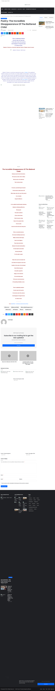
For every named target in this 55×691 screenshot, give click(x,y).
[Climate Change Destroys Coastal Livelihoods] (25, 505)
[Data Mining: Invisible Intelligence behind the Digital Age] (50, 209)
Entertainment (4, 12)
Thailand (26, 72)
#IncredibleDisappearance (26, 307)
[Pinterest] (12, 33)
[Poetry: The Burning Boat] (6, 411)
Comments (51, 17)
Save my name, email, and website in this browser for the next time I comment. (15, 483)
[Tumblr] (10, 33)
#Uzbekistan (31, 501)
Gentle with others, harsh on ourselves (42, 213)
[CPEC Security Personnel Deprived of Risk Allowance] (25, 510)
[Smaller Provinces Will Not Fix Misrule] (16, 510)
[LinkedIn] (7, 33)
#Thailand (16, 309)
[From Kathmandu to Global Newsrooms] (16, 503)
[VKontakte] (17, 33)
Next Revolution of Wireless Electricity (50, 226)
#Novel (35, 499)
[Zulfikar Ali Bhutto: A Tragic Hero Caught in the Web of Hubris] (4, 635)
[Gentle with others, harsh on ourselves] (42, 209)
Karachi (30, 505)
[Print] (32, 314)
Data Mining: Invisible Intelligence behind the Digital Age (50, 214)
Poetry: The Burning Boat (6, 453)
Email (2, 479)
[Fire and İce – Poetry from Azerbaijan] (21, 511)
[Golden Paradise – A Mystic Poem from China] (42, 110)
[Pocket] (23, 33)
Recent (46, 17)
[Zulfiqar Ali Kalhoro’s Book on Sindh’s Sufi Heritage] (4, 588)
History (38, 503)
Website (20, 479)
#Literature (8, 309)
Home (2, 9)
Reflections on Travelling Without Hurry (42, 226)
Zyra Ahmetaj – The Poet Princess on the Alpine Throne (6, 581)
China (30, 503)
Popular (41, 17)
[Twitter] (4, 33)
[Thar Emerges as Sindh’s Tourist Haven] (42, 23)
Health (23, 9)
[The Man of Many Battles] (21, 504)
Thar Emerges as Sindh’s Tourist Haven (50, 22)
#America (7, 307)
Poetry (21, 309)
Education (20, 9)
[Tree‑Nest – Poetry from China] (16, 499)
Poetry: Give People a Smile (18, 378)
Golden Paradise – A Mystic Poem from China (50, 109)
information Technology (31, 9)
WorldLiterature (31, 510)
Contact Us (10, 12)
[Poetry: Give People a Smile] (18, 374)
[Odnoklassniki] (20, 33)
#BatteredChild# (15, 307)
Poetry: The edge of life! (30, 453)
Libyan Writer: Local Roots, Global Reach (50, 27)
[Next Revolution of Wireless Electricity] (50, 222)
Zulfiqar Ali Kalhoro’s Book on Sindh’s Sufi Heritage (10, 588)
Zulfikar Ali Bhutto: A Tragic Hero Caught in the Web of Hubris (10, 597)
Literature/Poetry (7, 16)
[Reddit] (15, 33)
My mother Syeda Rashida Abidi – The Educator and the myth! (49, 197)
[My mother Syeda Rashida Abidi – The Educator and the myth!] (42, 197)
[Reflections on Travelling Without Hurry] (42, 222)
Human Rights (14, 9)
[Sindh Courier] (27, 4)
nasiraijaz (4, 30)
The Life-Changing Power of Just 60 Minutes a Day (49, 115)
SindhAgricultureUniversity (33, 507)
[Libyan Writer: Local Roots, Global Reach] (42, 66)
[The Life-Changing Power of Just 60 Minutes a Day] (42, 154)
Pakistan (34, 505)
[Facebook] (2, 33)
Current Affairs (7, 9)
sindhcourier (28, 309)
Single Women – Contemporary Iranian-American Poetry (19, 303)
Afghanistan (36, 501)
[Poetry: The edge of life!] (31, 411)
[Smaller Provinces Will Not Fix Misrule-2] (25, 498)
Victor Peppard (25, 79)
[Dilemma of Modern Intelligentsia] (21, 499)
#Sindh (38, 499)
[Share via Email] (30, 314)
